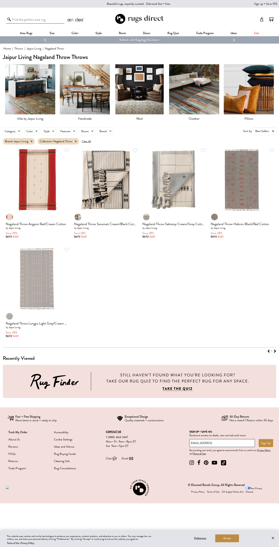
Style (98, 33)
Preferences (200, 538)
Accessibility (61, 432)
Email (125, 458)
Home (7, 48)
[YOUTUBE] (214, 463)
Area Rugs (26, 33)
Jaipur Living (34, 48)
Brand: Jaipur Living (16, 141)
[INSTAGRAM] (191, 463)
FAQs (12, 454)
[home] (139, 23)
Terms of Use (199, 453)
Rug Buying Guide (65, 454)
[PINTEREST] (206, 463)
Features (65, 131)
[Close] (273, 538)
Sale (256, 33)
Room (85, 131)
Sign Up (266, 443)
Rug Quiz (173, 33)
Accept (227, 538)
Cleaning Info (62, 461)
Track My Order (17, 432)
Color (29, 131)
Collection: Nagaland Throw (56, 141)
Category (10, 131)
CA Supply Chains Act (232, 492)
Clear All (86, 141)
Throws (18, 48)
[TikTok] (224, 463)
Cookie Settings (63, 439)
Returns (13, 461)
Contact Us (113, 432)
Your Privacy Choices (254, 490)
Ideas (234, 33)
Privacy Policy (264, 450)
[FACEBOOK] (198, 463)
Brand (103, 131)
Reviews (13, 446)
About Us (14, 439)
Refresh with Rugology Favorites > (139, 40)
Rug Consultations (65, 468)
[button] (271, 19)
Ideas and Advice (64, 446)
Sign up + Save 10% (265, 4)
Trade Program (205, 33)
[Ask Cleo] (76, 19)
